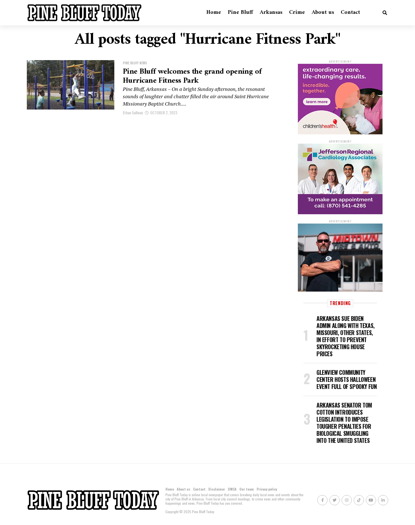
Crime (297, 13)
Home (213, 13)
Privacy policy (267, 489)
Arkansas (271, 13)
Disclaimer (216, 489)
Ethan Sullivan (133, 112)
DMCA (232, 489)
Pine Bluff (240, 13)
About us (323, 13)
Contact (350, 13)
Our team (246, 489)
